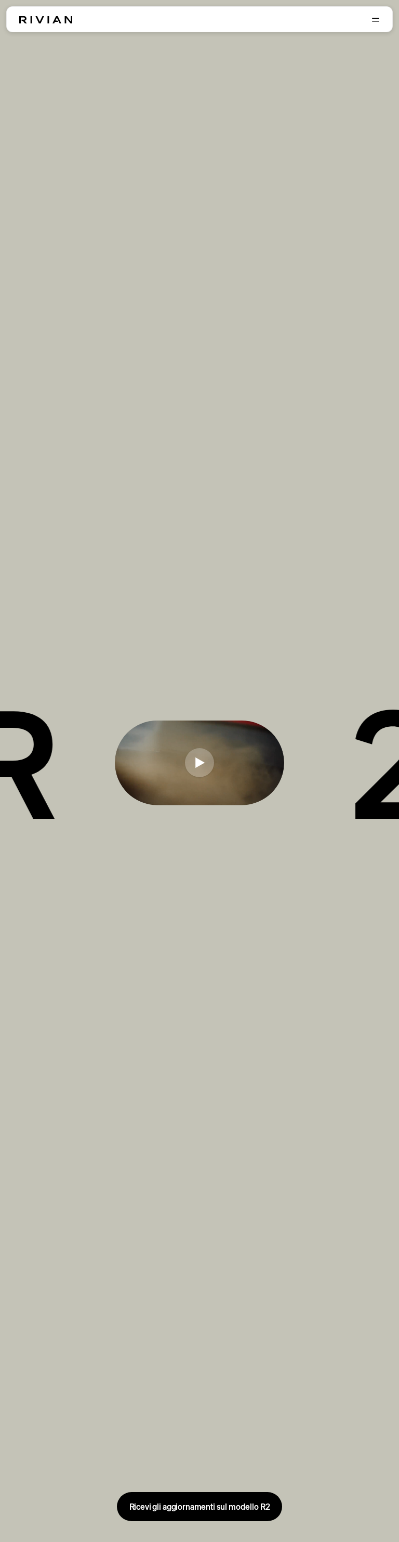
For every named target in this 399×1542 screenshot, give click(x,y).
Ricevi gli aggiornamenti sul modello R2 (199, 1506)
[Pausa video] (199, 762)
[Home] (45, 19)
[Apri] (375, 19)
